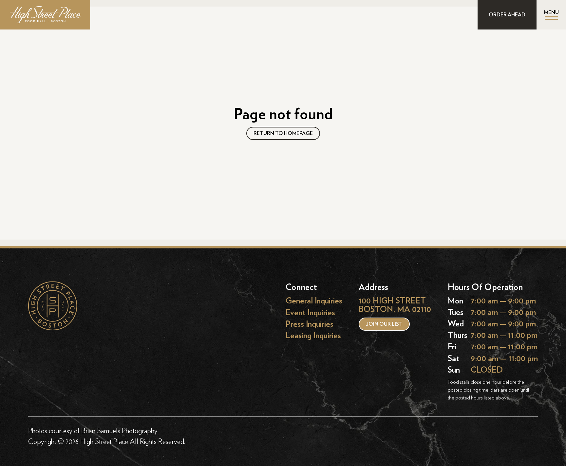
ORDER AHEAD (507, 14)
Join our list (384, 324)
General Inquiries (314, 301)
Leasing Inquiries (313, 335)
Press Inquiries (309, 324)
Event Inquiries (310, 312)
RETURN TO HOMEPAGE (283, 133)
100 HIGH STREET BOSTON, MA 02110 (395, 305)
